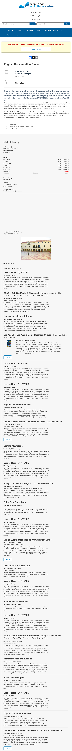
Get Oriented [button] (30, 30)
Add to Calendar (19, 77)
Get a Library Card (36, 16)
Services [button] (47, 30)
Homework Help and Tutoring (18, 316)
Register (7, 357)
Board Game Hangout (14, 677)
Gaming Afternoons (13, 445)
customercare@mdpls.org (10, 147)
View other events (36, 49)
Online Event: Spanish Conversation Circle (33, 421)
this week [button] (35, 173)
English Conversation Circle (17, 404)
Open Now (36, 19)
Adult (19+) (13, 124)
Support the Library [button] (12, 35)
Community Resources (17, 128)
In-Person (22, 126)
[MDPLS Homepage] (36, 5)
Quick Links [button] (10, 30)
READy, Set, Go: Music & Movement (32, 294)
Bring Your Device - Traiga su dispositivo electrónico (29, 483)
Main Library (20, 83)
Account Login (36, 12)
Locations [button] (20, 30)
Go (32, 24)
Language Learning (15, 126)
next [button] (66, 173)
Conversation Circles (29, 126)
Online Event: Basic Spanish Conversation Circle (28, 539)
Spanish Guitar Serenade (16, 601)
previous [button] (6, 173)
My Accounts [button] (57, 30)
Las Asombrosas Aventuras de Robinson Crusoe (35, 336)
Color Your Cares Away (15, 502)
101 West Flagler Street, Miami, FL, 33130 (15, 232)
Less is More (16, 272)
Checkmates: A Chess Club (17, 565)
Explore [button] (39, 30)
